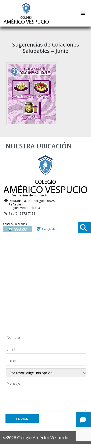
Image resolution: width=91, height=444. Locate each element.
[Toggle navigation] (83, 13)
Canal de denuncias (15, 224)
